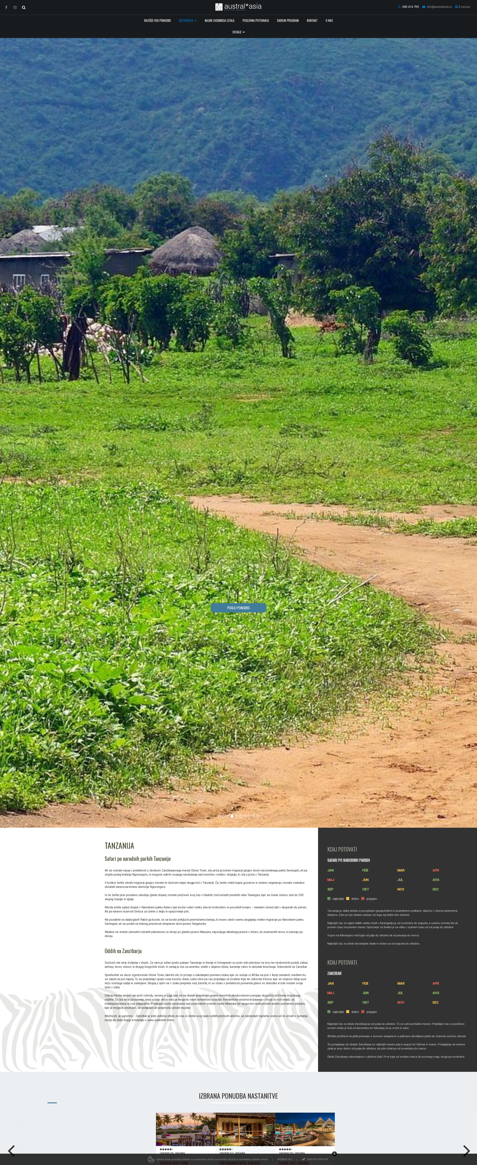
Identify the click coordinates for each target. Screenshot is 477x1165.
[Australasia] (238, 7)
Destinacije (186, 20)
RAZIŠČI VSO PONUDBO (157, 20)
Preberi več (284, 1159)
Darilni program (288, 20)
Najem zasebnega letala (219, 20)
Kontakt (312, 20)
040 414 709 (410, 7)
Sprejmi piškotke (317, 1159)
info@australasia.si (439, 7)
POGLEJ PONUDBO (238, 607)
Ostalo (237, 32)
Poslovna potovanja (256, 20)
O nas (329, 20)
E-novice (464, 7)
